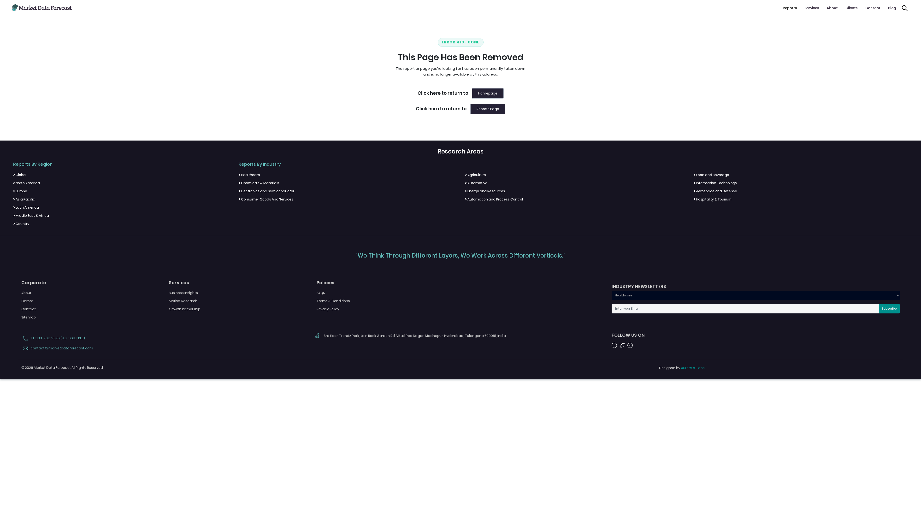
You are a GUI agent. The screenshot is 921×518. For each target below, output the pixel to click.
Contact (872, 8)
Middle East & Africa (31, 215)
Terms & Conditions (333, 301)
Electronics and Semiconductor (266, 191)
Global (19, 174)
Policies (326, 282)
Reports (790, 8)
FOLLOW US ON (628, 335)
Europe (20, 191)
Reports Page (488, 108)
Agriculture (475, 174)
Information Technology (715, 183)
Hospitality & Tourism (713, 199)
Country (21, 223)
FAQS (321, 292)
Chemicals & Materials (259, 183)
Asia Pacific (24, 199)
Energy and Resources (485, 191)
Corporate (33, 282)
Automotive (476, 183)
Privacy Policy (328, 309)
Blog (892, 8)
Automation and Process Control (494, 199)
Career (27, 301)
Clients (851, 8)
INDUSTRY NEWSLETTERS (639, 286)
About (832, 8)
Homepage (487, 93)
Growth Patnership (184, 309)
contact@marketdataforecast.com (61, 348)
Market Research (183, 301)
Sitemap (28, 317)
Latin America (26, 207)
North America (26, 183)
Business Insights (183, 292)
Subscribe (889, 308)
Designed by (682, 367)
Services (812, 8)
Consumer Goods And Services (266, 199)
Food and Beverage (711, 174)
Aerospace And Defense (715, 191)
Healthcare (249, 174)
